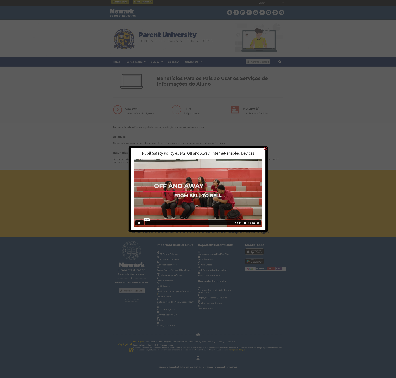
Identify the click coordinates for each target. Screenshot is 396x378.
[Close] (265, 148)
